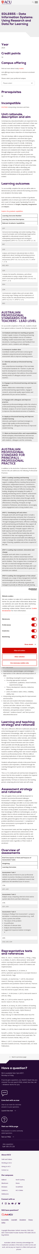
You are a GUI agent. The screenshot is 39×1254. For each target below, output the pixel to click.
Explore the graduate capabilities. (12, 211)
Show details (29, 644)
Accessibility (5, 1220)
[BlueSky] (19, 1204)
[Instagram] (6, 1204)
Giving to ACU (6, 1166)
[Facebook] (2, 1204)
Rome (18, 1183)
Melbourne (5, 1194)
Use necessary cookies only (19, 663)
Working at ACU (7, 1163)
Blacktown (5, 1183)
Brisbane (4, 1187)
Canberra (4, 1190)
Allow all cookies (19, 650)
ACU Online (19, 1190)
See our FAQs (6, 1137)
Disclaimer (23, 1220)
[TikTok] (15, 1204)
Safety (3, 1222)
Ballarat (4, 1180)
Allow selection (19, 656)
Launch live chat (7, 1111)
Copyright (14, 1220)
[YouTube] (12, 1204)
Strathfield (19, 1187)
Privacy (30, 1220)
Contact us (5, 1170)
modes (21, 68)
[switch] (34, 624)
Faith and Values (7, 1159)
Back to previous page (19, 1057)
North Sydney (20, 1180)
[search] (33, 2)
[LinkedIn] (9, 1204)
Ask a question (8, 1144)
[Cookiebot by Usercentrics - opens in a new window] (28, 589)
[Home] (9, 4)
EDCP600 (4, 107)
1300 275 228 (10, 1146)
